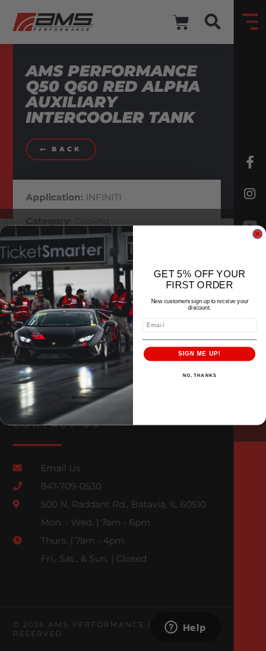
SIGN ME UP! (199, 354)
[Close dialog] (257, 234)
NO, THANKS (199, 375)
